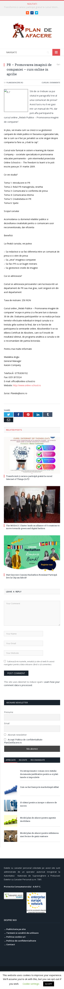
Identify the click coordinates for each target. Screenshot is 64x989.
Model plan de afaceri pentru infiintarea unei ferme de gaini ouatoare (39, 835)
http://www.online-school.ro (27, 385)
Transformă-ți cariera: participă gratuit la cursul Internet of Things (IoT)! (33, 7)
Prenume (8, 712)
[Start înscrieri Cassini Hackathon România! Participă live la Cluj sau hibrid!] (32, 553)
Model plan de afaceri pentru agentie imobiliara (38, 819)
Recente (23, 760)
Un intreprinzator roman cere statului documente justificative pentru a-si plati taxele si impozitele (39, 774)
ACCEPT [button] (48, 983)
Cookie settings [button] (31, 983)
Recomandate (38, 760)
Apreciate (11, 760)
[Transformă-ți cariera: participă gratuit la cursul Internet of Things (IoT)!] (32, 455)
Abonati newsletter (17, 734)
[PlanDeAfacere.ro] (32, 29)
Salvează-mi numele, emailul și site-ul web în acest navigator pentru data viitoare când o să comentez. (29, 663)
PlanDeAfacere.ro (15, 82)
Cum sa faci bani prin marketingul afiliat (39, 787)
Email (6, 723)
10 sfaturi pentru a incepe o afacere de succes (38, 804)
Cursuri (45, 82)
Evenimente (55, 82)
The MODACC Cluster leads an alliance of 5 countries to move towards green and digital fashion (33, 527)
